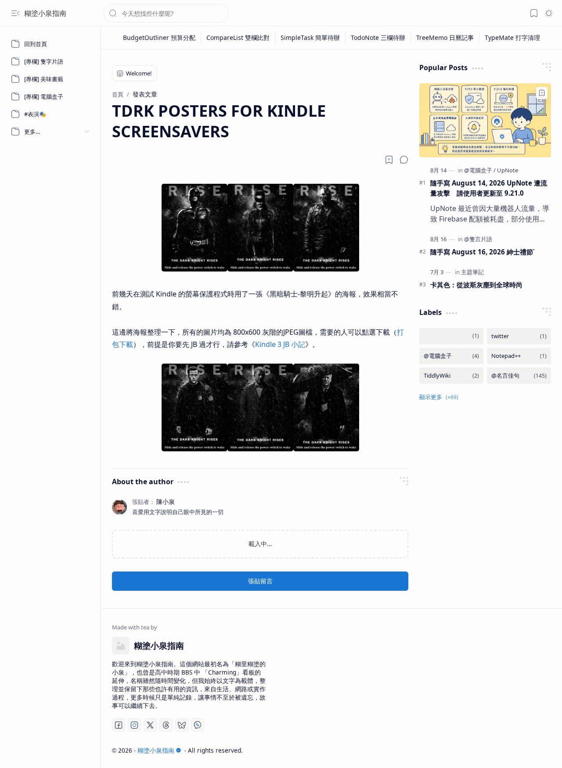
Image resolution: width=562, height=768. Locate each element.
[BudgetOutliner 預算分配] (159, 38)
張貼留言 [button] (260, 581)
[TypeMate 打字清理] (512, 38)
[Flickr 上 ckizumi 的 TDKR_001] (194, 269)
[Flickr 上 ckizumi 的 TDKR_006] (326, 449)
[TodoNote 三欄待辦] (378, 38)
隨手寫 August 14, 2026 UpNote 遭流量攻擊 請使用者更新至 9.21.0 (488, 188)
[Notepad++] (519, 356)
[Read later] (389, 159)
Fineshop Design (525, 750)
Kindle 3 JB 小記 (280, 344)
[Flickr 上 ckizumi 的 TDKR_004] (194, 449)
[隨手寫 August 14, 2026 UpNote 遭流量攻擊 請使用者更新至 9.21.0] (485, 120)
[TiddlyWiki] (451, 376)
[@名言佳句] (519, 376)
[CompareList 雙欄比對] (238, 38)
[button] (15, 13)
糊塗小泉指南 (45, 13)
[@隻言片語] (478, 239)
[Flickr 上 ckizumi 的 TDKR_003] (326, 269)
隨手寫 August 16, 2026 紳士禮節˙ (482, 251)
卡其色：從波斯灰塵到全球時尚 (476, 284)
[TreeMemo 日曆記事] (445, 38)
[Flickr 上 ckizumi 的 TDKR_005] (260, 449)
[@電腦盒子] (480, 170)
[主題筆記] (472, 272)
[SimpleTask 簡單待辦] (310, 38)
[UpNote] (507, 170)
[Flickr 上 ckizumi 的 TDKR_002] (260, 269)
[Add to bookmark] (542, 93)
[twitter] (519, 336)
